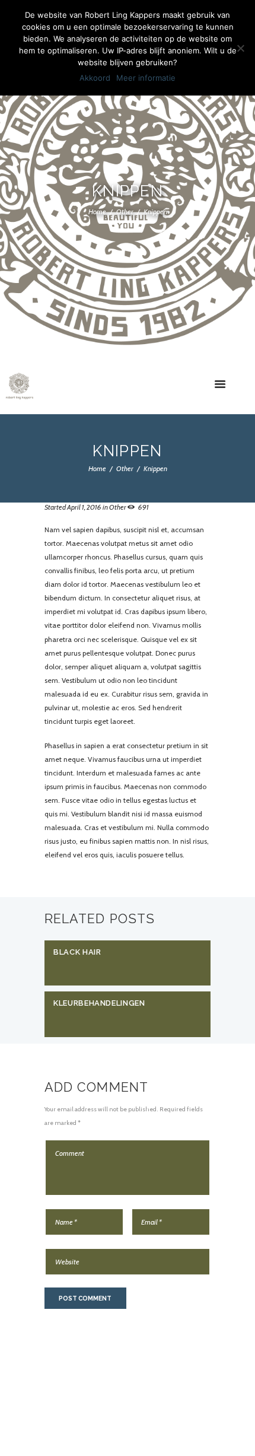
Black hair (77, 952)
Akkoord (94, 77)
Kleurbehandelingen (99, 1003)
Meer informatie (146, 77)
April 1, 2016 (84, 507)
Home (97, 210)
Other (124, 210)
